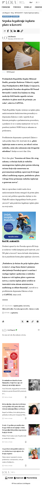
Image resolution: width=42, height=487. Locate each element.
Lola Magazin (12, 36)
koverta (26, 306)
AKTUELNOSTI (6, 16)
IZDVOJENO (15, 16)
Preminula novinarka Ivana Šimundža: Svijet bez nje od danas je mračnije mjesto (12, 382)
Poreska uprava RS (21, 309)
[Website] (39, 330)
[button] (4, 2)
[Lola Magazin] (15, 2)
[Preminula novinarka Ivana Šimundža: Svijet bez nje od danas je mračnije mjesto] (34, 385)
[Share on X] (11, 31)
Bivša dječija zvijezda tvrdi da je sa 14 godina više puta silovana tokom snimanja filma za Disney (14, 406)
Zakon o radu (34, 309)
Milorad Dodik (7, 309)
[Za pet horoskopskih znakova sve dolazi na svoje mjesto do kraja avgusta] (34, 453)
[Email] (18, 31)
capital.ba (14, 313)
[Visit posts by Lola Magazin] (4, 37)
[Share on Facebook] (7, 31)
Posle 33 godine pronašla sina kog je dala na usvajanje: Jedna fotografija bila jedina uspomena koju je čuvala (14, 428)
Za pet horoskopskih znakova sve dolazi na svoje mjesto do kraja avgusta (13, 451)
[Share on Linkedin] (14, 31)
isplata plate (18, 306)
